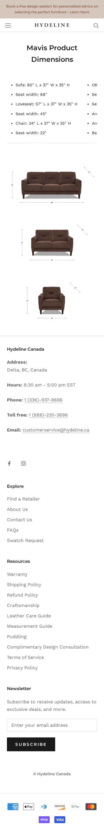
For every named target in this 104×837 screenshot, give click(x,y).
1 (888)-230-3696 (48, 415)
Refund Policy (22, 595)
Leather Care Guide (29, 616)
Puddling (17, 636)
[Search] (96, 25)
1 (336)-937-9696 (43, 400)
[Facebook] (9, 463)
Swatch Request (25, 540)
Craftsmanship (23, 605)
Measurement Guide (29, 626)
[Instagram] (23, 463)
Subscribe (31, 744)
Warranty (17, 574)
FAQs (12, 530)
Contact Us (19, 519)
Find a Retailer (23, 499)
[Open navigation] (8, 25)
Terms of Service (25, 657)
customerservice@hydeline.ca (56, 430)
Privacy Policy (22, 667)
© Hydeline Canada (52, 773)
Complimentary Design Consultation (48, 647)
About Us (17, 509)
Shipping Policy (24, 584)
